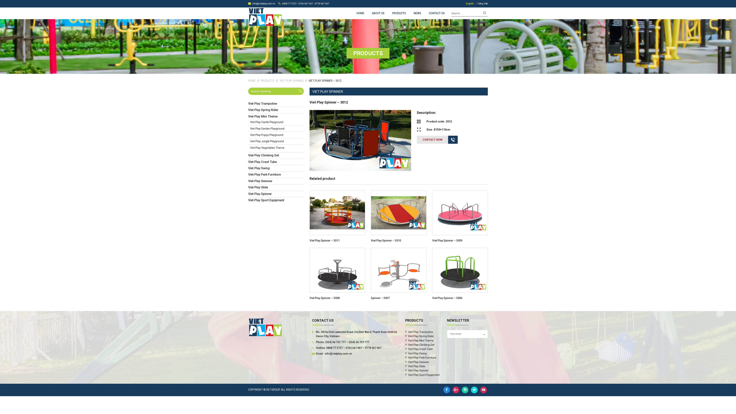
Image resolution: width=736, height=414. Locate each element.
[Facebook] (446, 390)
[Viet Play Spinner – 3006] (460, 270)
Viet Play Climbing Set (263, 155)
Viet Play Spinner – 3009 (447, 240)
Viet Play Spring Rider (263, 110)
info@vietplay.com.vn (263, 3)
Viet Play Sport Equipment (266, 200)
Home (360, 13)
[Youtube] (483, 390)
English (470, 3)
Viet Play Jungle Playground (267, 141)
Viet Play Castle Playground (266, 122)
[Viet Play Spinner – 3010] (398, 212)
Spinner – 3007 (380, 298)
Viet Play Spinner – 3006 (447, 298)
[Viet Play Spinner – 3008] (337, 270)
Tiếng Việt (482, 3)
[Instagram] (465, 390)
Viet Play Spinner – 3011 (325, 240)
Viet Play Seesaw (260, 181)
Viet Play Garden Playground (267, 128)
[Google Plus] (456, 390)
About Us (378, 13)
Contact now (432, 139)
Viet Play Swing (259, 168)
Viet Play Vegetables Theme (267, 147)
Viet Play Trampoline (262, 103)
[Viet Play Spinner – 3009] (460, 212)
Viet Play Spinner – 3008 (325, 298)
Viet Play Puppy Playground (266, 134)
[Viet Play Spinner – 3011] (337, 212)
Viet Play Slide (258, 187)
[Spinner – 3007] (398, 270)
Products (399, 13)
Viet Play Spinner (292, 80)
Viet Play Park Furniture (264, 174)
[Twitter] (474, 390)
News (417, 13)
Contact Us (437, 13)
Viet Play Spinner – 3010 (386, 240)
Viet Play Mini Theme (263, 116)
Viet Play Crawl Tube (262, 162)
